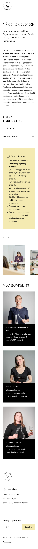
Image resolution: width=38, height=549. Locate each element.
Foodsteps (7, 542)
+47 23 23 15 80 (10, 499)
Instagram (17, 537)
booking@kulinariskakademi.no (15, 503)
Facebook (7, 537)
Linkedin (25, 537)
